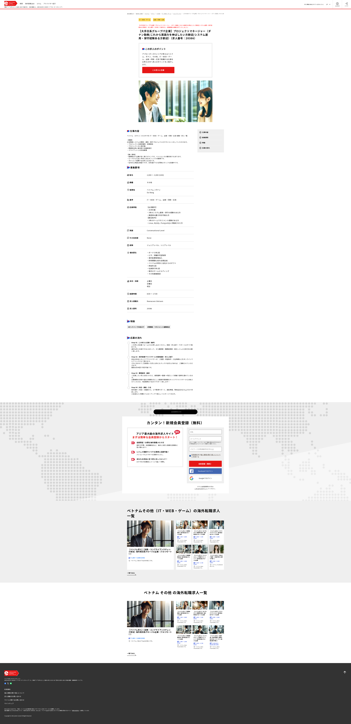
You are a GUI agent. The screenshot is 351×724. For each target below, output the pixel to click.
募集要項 (205, 137)
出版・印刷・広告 (159, 20)
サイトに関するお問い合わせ (14, 700)
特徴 (203, 143)
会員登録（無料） (205, 464)
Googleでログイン (205, 478)
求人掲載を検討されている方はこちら (314, 4)
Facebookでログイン (205, 471)
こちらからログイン (201, 489)
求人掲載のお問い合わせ (12, 696)
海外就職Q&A (30, 3)
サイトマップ (9, 703)
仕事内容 (205, 132)
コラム (39, 3)
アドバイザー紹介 (50, 3)
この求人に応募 (158, 70)
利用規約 (194, 455)
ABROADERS (75, 710)
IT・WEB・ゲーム (144, 20)
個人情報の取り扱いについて (211, 455)
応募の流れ (206, 148)
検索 (21, 3)
